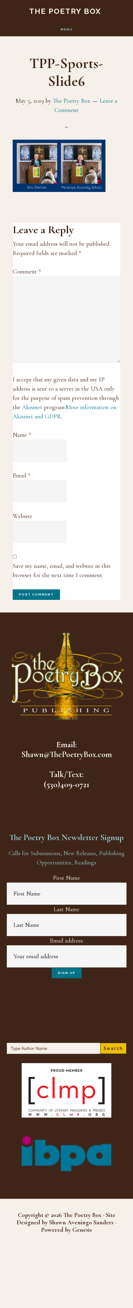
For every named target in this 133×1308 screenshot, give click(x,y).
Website (22, 516)
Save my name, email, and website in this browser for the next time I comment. (61, 570)
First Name (66, 878)
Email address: (67, 940)
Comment (27, 271)
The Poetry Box (65, 11)
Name (22, 435)
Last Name (66, 909)
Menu (67, 29)
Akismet (32, 407)
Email (21, 475)
